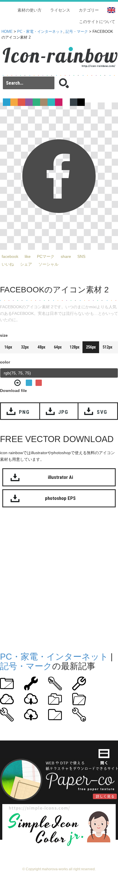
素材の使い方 (29, 10)
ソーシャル (48, 264)
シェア (26, 264)
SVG (102, 412)
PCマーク (45, 256)
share (66, 256)
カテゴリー (89, 10)
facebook (10, 256)
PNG (24, 412)
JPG (63, 412)
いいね (8, 264)
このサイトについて (97, 21)
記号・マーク (77, 32)
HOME (7, 32)
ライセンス (60, 10)
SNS (81, 256)
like (28, 256)
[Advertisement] (59, 578)
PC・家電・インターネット (40, 32)
